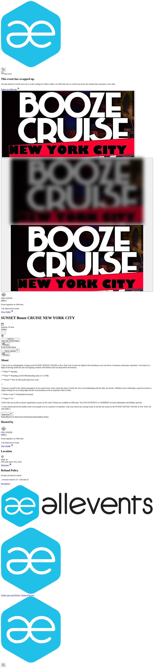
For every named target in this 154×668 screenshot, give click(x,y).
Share (7, 345)
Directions (5, 465)
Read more (6, 415)
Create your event (7, 595)
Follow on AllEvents (9, 89)
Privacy (18, 595)
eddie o (3, 300)
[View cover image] (68, 124)
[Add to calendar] (3, 332)
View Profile (6, 312)
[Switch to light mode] (3, 70)
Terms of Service (27, 595)
